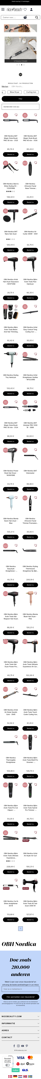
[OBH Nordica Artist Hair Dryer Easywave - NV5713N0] (11, 264)
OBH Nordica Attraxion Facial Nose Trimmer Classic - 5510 (30, 186)
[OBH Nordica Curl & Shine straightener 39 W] (11, 886)
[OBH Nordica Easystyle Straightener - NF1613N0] (11, 551)
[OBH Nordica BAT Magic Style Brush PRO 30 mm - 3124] (11, 407)
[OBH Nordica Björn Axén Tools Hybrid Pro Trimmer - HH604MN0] (30, 790)
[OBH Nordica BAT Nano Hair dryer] (11, 216)
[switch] (8, 1065)
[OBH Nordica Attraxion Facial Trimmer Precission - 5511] (30, 503)
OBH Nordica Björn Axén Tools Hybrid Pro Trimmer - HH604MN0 (30, 808)
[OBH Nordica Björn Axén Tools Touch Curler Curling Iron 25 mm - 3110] (30, 694)
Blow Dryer (14, 92)
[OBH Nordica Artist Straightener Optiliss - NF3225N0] (30, 359)
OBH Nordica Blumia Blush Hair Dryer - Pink (30, 616)
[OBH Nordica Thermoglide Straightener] (11, 742)
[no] (25, 1076)
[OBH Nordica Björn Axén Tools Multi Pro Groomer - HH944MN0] (30, 742)
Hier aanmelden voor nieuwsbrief (21, 997)
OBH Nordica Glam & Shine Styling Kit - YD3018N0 (10, 186)
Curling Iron (31, 92)
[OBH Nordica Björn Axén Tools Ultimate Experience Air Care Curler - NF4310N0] (30, 646)
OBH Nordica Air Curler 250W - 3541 (30, 233)
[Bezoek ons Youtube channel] (22, 1046)
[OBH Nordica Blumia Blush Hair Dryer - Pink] (30, 599)
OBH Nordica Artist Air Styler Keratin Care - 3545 (11, 712)
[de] (15, 1076)
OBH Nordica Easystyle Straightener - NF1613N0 (11, 568)
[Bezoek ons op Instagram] (18, 1046)
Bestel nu (10, 154)
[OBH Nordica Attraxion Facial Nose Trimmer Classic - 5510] (30, 168)
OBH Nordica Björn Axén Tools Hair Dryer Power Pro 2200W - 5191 (11, 664)
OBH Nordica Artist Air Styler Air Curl (30, 854)
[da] (10, 1076)
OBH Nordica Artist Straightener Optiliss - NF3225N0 (30, 377)
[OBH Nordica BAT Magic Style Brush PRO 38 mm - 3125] (11, 120)
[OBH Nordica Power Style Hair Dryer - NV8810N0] (11, 455)
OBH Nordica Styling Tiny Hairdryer (10, 376)
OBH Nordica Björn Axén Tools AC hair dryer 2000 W (30, 903)
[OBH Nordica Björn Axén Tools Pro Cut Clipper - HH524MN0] (11, 790)
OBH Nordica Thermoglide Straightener (11, 760)
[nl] (20, 1076)
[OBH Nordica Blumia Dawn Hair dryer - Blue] (11, 503)
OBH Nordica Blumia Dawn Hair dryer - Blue (10, 521)
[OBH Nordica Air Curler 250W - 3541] (30, 216)
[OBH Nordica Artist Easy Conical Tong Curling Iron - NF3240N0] (30, 312)
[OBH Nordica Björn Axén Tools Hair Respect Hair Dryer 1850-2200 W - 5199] (11, 599)
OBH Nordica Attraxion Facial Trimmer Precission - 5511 (30, 521)
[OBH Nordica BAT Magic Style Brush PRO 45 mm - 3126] (30, 120)
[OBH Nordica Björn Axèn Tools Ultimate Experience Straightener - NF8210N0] (11, 838)
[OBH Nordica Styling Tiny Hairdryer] (11, 359)
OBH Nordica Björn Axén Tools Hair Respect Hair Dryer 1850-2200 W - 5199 (11, 616)
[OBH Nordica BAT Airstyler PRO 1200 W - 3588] (30, 407)
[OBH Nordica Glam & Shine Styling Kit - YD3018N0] (11, 168)
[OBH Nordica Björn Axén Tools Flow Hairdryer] (30, 264)
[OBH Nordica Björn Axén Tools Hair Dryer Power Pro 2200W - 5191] (11, 646)
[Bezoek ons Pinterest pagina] (27, 1046)
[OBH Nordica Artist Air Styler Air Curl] (30, 838)
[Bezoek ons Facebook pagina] (14, 1046)
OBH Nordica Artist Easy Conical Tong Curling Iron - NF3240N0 (30, 329)
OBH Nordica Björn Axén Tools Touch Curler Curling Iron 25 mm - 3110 (30, 712)
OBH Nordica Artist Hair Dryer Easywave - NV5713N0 (11, 281)
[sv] (30, 1076)
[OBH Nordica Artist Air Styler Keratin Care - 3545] (11, 694)
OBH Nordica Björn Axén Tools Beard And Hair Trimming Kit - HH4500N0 (11, 329)
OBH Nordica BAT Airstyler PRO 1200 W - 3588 (30, 425)
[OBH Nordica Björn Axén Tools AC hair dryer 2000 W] (30, 886)
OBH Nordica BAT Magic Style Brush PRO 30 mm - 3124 (11, 425)
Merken (5, 86)
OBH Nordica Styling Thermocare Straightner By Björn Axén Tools (30, 568)
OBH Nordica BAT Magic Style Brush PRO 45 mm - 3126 (30, 138)
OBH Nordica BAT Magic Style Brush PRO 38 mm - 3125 (11, 138)
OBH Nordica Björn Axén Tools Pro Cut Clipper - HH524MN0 (11, 808)
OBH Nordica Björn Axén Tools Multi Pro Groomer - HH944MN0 (30, 760)
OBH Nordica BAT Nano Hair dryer (10, 233)
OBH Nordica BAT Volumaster (30, 472)
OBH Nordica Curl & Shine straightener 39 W (11, 903)
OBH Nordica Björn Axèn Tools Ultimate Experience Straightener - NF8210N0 (10, 855)
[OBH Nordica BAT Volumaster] (30, 455)
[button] (20, 107)
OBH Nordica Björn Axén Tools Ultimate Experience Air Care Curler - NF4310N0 (30, 664)
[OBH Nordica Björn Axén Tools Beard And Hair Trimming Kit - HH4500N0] (11, 312)
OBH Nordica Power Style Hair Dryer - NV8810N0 (10, 473)
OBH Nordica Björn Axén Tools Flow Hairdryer (30, 281)
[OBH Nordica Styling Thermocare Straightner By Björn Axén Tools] (30, 551)
